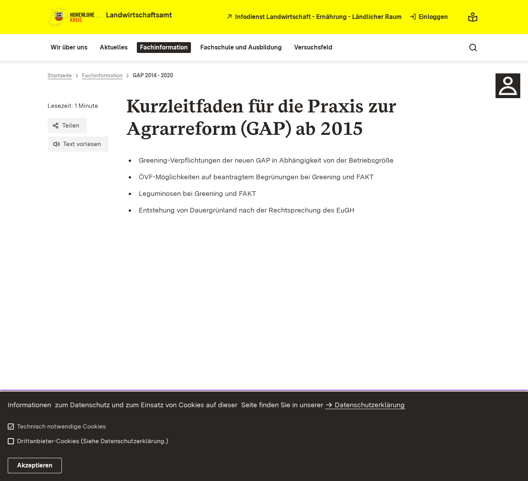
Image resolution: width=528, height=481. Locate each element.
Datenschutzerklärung (370, 405)
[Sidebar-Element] (508, 85)
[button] (67, 125)
